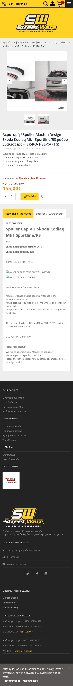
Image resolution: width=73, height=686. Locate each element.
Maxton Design (10, 597)
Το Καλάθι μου (10, 402)
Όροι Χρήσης (9, 440)
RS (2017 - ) (39, 46)
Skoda (64, 42)
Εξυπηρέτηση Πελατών (14, 435)
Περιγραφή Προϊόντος (18, 213)
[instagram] (46, 573)
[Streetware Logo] (37, 23)
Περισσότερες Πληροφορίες (20, 680)
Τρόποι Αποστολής (12, 430)
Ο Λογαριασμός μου (13, 397)
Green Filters (9, 602)
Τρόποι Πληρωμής (12, 426)
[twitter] (28, 573)
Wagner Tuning (10, 607)
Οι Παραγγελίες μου (13, 406)
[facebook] (37, 573)
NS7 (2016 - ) (21, 46)
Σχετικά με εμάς (11, 459)
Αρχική (6, 42)
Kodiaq (7, 46)
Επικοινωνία (9, 454)
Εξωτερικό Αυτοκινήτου (27, 42)
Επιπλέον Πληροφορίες (49, 213)
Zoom (61, 107)
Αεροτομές (51, 42)
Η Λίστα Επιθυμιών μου (15, 411)
